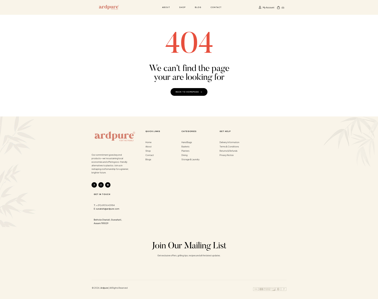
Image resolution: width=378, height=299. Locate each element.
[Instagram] (101, 185)
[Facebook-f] (94, 185)
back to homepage (187, 92)
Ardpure (104, 287)
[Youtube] (107, 185)
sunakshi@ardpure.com (107, 208)
